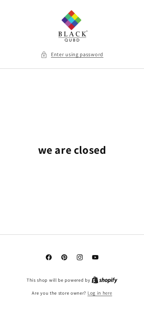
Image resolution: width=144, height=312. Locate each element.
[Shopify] (104, 280)
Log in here (100, 293)
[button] (72, 54)
